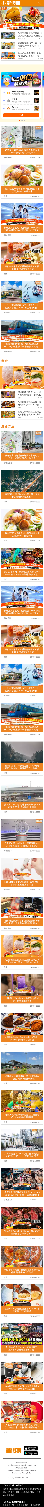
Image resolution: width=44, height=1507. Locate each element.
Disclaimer (16, 1473)
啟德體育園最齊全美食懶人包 (15, 1489)
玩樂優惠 (20, 58)
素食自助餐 (35, 1505)
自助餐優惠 (23, 1505)
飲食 (5, 196)
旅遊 (5, 1161)
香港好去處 (21, 38)
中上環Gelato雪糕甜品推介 (23, 1492)
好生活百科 (8, 851)
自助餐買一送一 (9, 1505)
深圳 (5, 502)
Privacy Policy (27, 1473)
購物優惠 (7, 235)
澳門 (5, 579)
